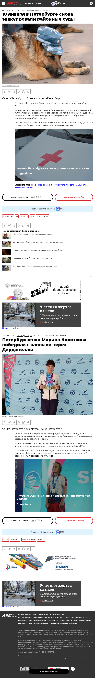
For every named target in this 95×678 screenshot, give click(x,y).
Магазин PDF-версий (58, 615)
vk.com (21, 416)
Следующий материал (49, 671)
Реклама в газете (82, 618)
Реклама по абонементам (44, 620)
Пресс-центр (43, 615)
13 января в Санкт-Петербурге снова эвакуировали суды (35, 266)
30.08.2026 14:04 (8, 336)
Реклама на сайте (25, 620)
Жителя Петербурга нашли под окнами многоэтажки (53, 168)
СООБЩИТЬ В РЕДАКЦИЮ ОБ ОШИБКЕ (63, 623)
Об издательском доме (27, 615)
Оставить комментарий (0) (74, 197)
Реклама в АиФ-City (64, 620)
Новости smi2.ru (10, 328)
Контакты (69, 618)
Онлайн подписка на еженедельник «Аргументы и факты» (41, 618)
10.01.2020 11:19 (7, 10)
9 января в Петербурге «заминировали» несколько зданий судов (38, 242)
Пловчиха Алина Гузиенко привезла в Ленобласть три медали (53, 497)
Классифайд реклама (82, 620)
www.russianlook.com (10, 86)
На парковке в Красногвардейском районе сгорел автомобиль (37, 250)
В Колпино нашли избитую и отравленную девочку (33, 258)
